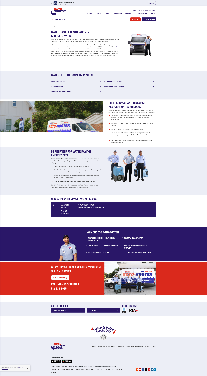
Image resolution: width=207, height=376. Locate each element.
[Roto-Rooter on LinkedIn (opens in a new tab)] (154, 369)
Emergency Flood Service (61, 91)
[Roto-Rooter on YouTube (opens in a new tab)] (140, 369)
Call (150, 19)
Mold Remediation (58, 81)
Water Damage (142, 13)
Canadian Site (139, 346)
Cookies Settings (5, 368)
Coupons (152, 13)
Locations (90, 13)
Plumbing (99, 13)
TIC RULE (53, 372)
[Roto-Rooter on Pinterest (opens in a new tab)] (149, 369)
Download (151, 3)
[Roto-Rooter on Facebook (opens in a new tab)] (143, 369)
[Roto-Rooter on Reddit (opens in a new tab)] (137, 369)
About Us (121, 346)
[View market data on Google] (53, 205)
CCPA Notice (119, 369)
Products (114, 346)
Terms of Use (110, 369)
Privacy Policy (100, 369)
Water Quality (129, 13)
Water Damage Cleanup (113, 81)
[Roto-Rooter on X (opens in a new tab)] (146, 369)
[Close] (27, 368)
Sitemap (147, 346)
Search (153, 10)
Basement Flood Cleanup (114, 86)
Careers (135, 10)
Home (53, 26)
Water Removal (57, 86)
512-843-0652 (65, 213)
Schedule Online (59, 277)
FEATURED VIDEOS (60, 310)
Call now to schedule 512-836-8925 (65, 286)
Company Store (129, 346)
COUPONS (92, 310)
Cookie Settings (79, 369)
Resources (148, 10)
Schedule (136, 19)
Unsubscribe (90, 369)
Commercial (118, 13)
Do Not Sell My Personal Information (62, 369)
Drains (108, 13)
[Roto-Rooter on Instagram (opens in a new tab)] (152, 369)
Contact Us (141, 10)
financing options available (99, 252)
